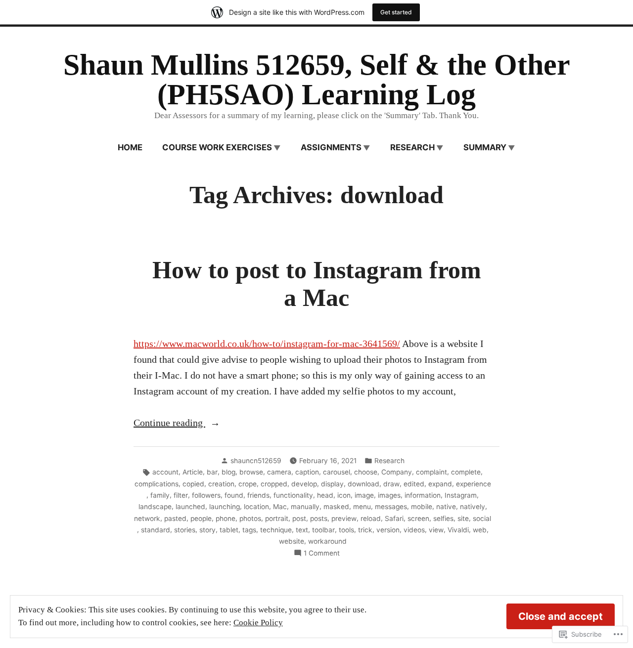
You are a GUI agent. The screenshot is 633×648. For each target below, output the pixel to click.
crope (247, 484)
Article (192, 472)
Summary (484, 147)
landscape (155, 507)
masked (336, 507)
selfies (443, 518)
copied (193, 484)
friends (258, 495)
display (332, 484)
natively (472, 507)
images (389, 495)
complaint (431, 472)
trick (365, 530)
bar (212, 472)
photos (250, 518)
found (234, 495)
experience (473, 484)
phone (225, 518)
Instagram (461, 495)
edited (414, 484)
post (299, 518)
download (363, 484)
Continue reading (169, 424)
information (423, 495)
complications (157, 484)
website (291, 541)
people (201, 518)
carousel (336, 472)
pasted (175, 518)
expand (440, 484)
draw (391, 484)
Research (412, 147)
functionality (293, 495)
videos (414, 530)
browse (251, 472)
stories (184, 530)
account (165, 472)
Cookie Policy (258, 622)
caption (307, 472)
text (302, 530)
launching (224, 507)
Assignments (331, 147)
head (325, 495)
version (388, 530)
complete (466, 472)
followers (206, 495)
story (207, 530)
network (147, 518)
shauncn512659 (255, 461)
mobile (421, 507)
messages (391, 507)
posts (318, 518)
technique (276, 530)
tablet (229, 530)
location (256, 507)
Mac (280, 507)
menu (362, 507)
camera (279, 472)
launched (190, 507)
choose (365, 472)
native (446, 507)
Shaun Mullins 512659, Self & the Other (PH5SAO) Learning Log (316, 79)
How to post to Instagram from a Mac (316, 284)
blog (228, 472)
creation (221, 484)
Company (396, 472)
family (160, 495)
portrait (276, 518)
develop (304, 484)
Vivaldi (458, 530)
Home (130, 147)
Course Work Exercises (217, 147)
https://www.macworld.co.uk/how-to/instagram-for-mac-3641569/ (267, 343)
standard (155, 530)
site (463, 518)
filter (181, 495)
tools (346, 530)
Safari (394, 518)
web (480, 530)
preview (344, 518)
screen (418, 518)
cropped (274, 484)
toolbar (323, 530)
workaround (327, 541)
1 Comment (322, 554)
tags (249, 530)
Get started (396, 12)
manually (305, 507)
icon (344, 495)
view (436, 530)
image (364, 495)
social (482, 518)
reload (371, 518)
